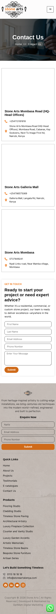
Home (18, 44)
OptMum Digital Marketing (28, 604)
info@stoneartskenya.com (22, 577)
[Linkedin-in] (11, 585)
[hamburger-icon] (50, 9)
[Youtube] (17, 585)
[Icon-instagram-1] (23, 585)
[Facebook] (5, 585)
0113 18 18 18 (14, 574)
